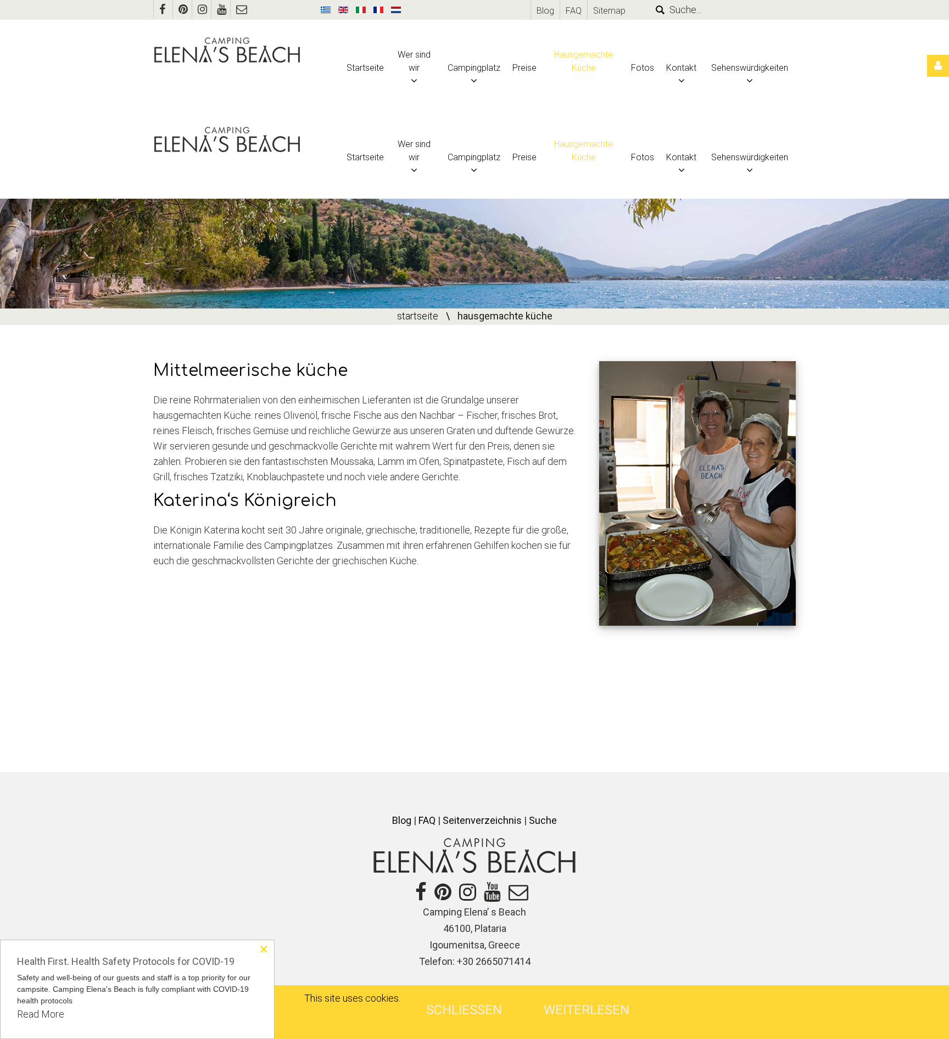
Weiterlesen (586, 1010)
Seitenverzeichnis (482, 820)
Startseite (417, 316)
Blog (545, 10)
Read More (40, 1014)
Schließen (464, 1010)
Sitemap (609, 10)
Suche (543, 820)
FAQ (574, 10)
